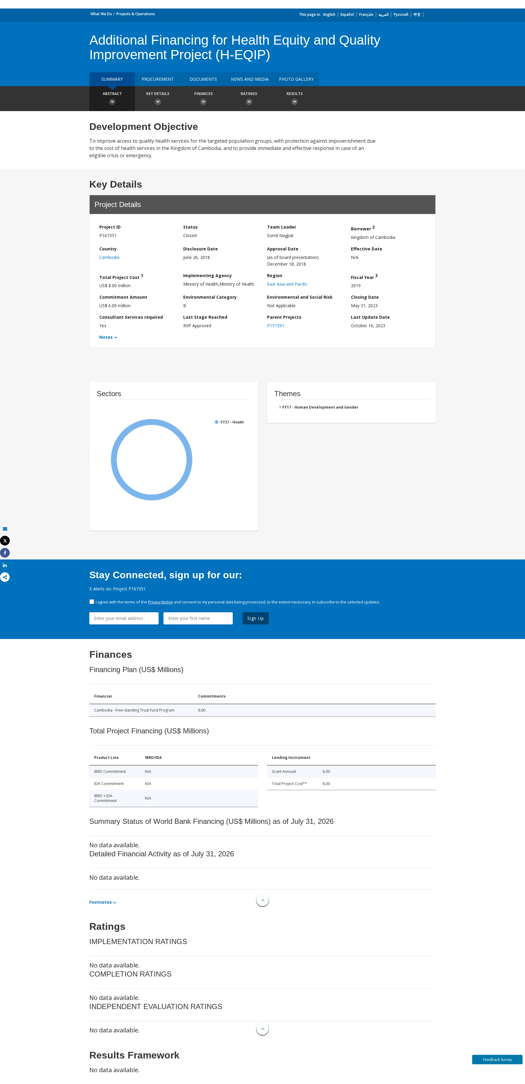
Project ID (110, 227)
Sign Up (255, 618)
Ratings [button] (249, 93)
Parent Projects (284, 317)
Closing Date (365, 297)
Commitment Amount (123, 297)
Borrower (363, 228)
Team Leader (281, 227)
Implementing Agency (207, 275)
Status (190, 227)
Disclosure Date (200, 249)
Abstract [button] (112, 93)
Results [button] (295, 93)
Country (108, 249)
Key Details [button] (157, 93)
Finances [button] (203, 93)
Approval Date (282, 249)
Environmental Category (210, 297)
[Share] (5, 553)
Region (274, 275)
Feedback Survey (497, 1059)
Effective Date (366, 249)
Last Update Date (370, 317)
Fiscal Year (364, 276)
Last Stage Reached (205, 317)
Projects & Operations (135, 13)
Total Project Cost (121, 276)
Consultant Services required (131, 317)
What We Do (101, 13)
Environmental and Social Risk (300, 297)
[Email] (5, 528)
